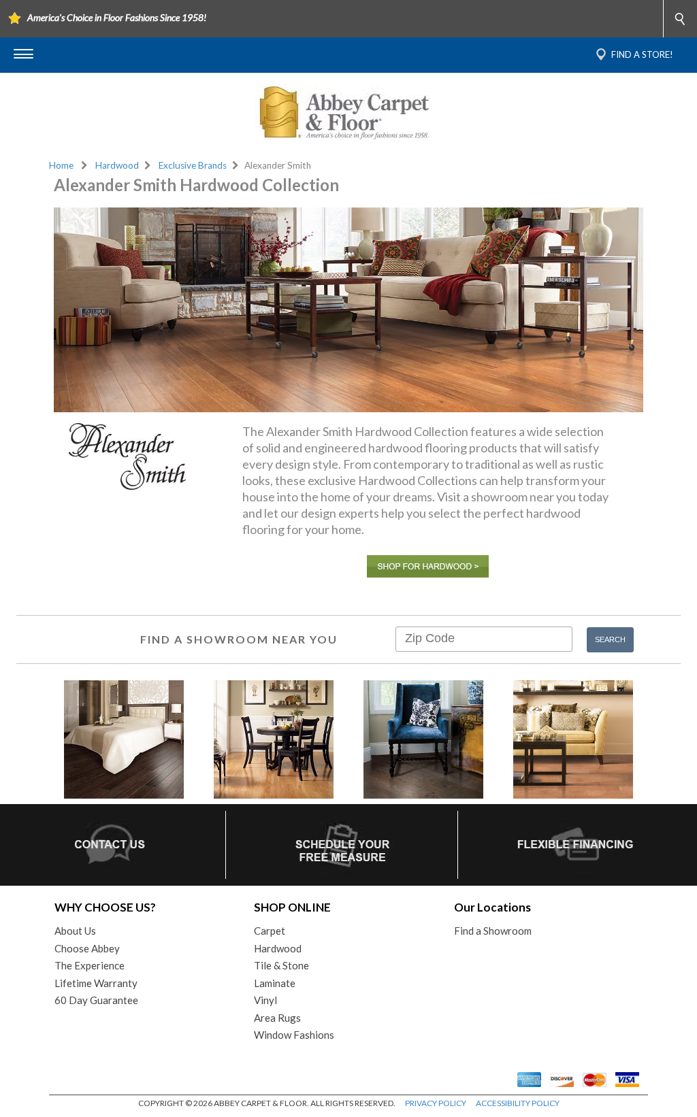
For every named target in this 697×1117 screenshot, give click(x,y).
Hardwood (117, 165)
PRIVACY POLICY (435, 1103)
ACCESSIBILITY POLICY (518, 1103)
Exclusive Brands (193, 165)
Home (61, 165)
